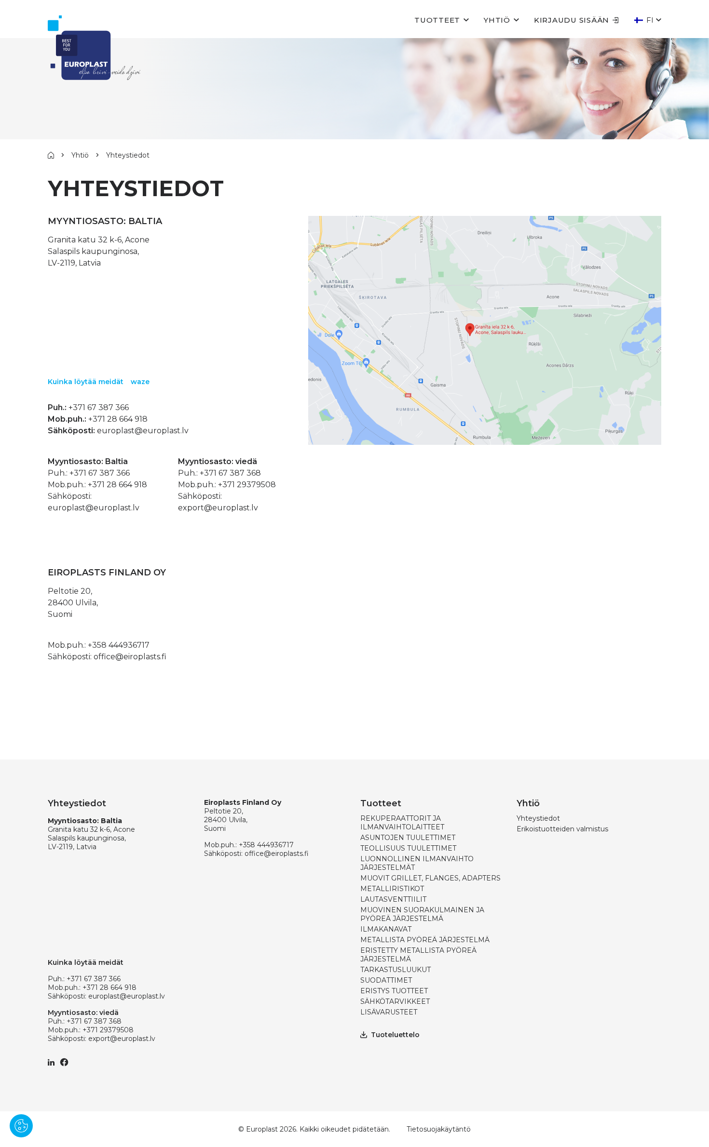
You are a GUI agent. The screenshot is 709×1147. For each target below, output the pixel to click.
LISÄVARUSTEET (388, 1012)
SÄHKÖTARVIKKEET (395, 1001)
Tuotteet (437, 20)
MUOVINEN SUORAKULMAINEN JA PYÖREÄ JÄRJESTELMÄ (422, 914)
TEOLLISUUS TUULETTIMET (408, 848)
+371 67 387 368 (230, 473)
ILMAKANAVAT (385, 929)
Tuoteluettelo (395, 1034)
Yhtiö (497, 20)
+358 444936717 (119, 645)
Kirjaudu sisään (571, 20)
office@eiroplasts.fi (130, 656)
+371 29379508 (247, 484)
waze (140, 381)
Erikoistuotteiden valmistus (562, 829)
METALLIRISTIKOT (392, 888)
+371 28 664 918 (118, 419)
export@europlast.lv (218, 507)
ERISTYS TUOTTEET (394, 991)
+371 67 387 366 (98, 407)
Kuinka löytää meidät (85, 381)
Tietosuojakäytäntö (439, 1129)
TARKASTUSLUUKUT (395, 969)
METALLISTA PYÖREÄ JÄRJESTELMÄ (425, 939)
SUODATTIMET (386, 980)
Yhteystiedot (538, 818)
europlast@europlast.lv (143, 430)
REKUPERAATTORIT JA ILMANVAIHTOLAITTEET (402, 822)
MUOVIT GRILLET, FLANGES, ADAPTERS (430, 878)
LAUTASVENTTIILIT (393, 899)
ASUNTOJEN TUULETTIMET (407, 837)
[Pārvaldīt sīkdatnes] (21, 1125)
